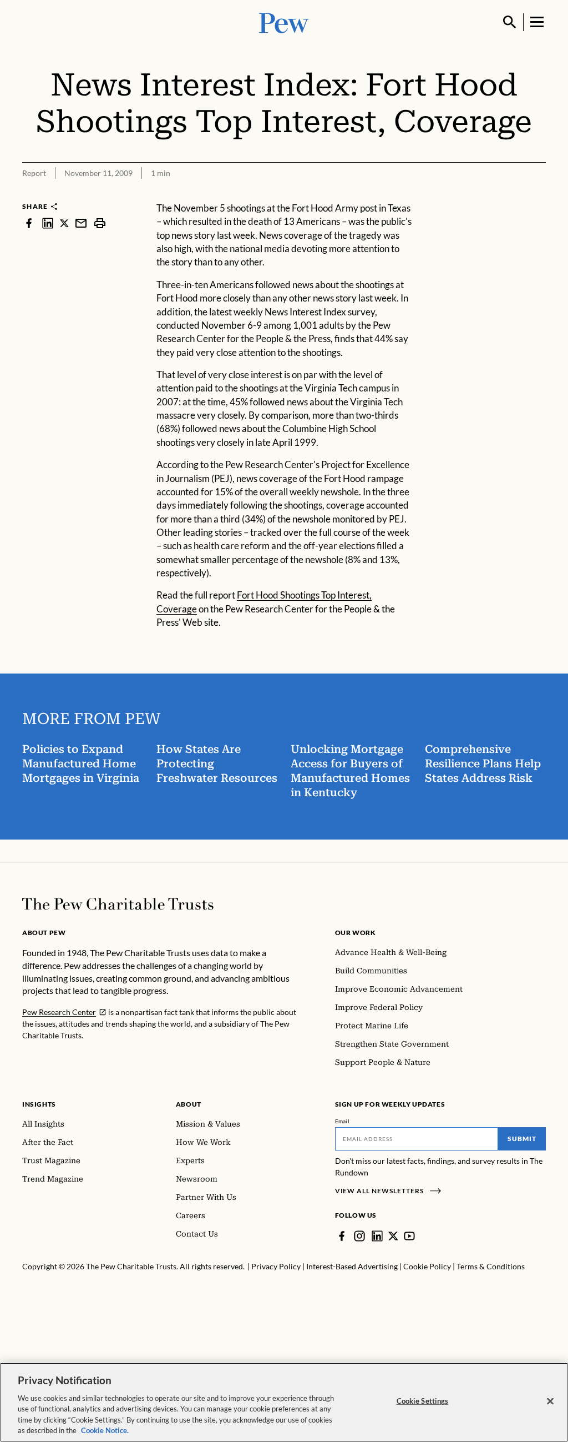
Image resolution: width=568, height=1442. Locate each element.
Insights (39, 1104)
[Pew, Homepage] (284, 22)
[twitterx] (64, 223)
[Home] (118, 904)
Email (342, 1121)
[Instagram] (359, 1236)
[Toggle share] (539, 194)
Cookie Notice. (105, 1430)
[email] (81, 223)
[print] (99, 223)
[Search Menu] (510, 22)
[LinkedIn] (377, 1236)
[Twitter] (393, 1236)
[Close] (550, 1401)
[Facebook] (341, 1236)
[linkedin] (47, 223)
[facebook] (29, 223)
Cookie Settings (423, 1400)
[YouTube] (409, 1236)
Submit (522, 1138)
